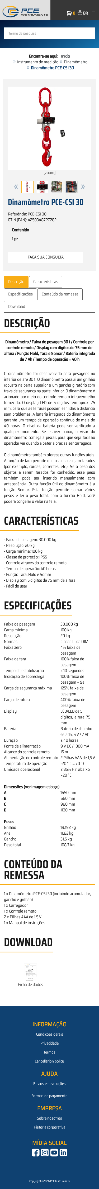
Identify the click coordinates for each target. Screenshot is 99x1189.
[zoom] (50, 172)
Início (65, 56)
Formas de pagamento (49, 1096)
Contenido (20, 230)
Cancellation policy (49, 1061)
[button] (16, 187)
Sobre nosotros (49, 1118)
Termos (49, 1052)
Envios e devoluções (49, 1083)
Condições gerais (49, 1034)
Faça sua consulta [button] (46, 257)
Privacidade (49, 1043)
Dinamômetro (75, 62)
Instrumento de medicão (37, 62)
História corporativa (49, 1127)
